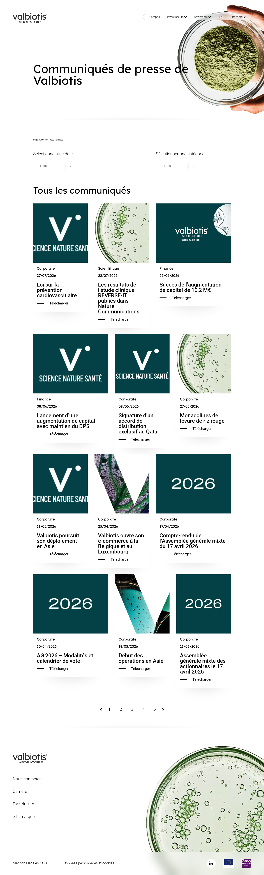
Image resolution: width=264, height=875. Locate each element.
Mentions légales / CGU (31, 863)
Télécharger (58, 303)
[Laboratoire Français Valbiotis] (30, 17)
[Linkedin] (211, 863)
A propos (154, 17)
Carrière (20, 791)
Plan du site (23, 804)
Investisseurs (175, 17)
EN (221, 17)
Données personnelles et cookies (89, 863)
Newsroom (201, 17)
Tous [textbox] (44, 166)
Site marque (238, 17)
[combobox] (54, 166)
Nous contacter (27, 779)
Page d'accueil (40, 140)
